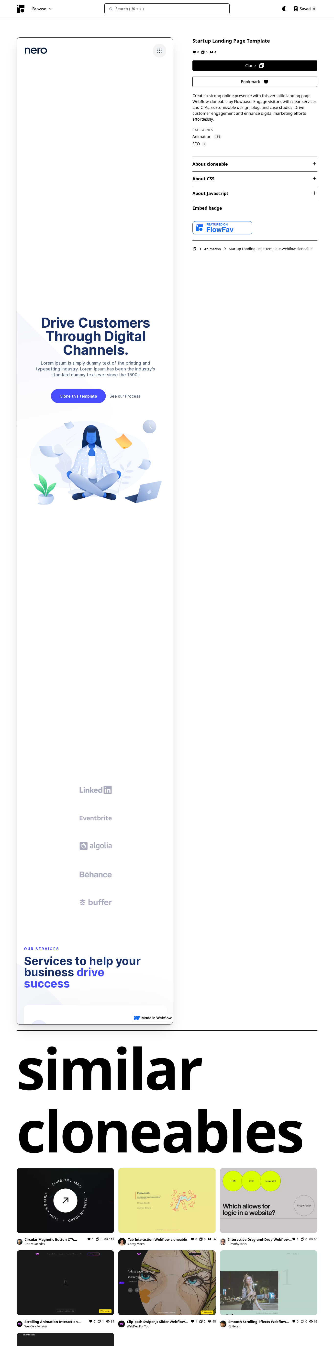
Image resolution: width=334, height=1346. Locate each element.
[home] (20, 9)
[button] (42, 9)
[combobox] (167, 8)
